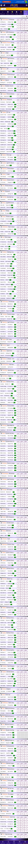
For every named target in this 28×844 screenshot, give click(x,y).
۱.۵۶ (19, 393)
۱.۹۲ (18, 296)
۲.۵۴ (19, 65)
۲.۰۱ (18, 400)
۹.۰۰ (26, 282)
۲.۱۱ (26, 234)
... (22, 732)
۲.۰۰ (26, 229)
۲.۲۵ (26, 386)
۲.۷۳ (19, 144)
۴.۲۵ (22, 104)
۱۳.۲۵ (19, 588)
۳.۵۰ (22, 117)
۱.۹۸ (19, 555)
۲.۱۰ (18, 448)
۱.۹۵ (19, 37)
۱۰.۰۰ (26, 254)
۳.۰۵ (22, 49)
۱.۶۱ (26, 124)
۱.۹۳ (19, 213)
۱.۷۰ (19, 26)
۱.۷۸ (19, 791)
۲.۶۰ (26, 306)
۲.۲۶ (19, 422)
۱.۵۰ (19, 45)
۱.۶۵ (19, 63)
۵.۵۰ (22, 22)
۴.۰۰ (26, 26)
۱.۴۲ (19, 223)
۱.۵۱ (19, 114)
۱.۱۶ (18, 254)
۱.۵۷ (19, 460)
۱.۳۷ (19, 106)
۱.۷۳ (19, 24)
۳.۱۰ (22, 96)
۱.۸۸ (26, 291)
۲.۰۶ (19, 142)
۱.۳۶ (19, 104)
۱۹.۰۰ (19, 527)
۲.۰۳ (19, 758)
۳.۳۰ (22, 29)
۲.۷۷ (19, 55)
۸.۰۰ (26, 519)
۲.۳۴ (26, 71)
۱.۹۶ (18, 336)
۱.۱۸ (18, 257)
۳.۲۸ (19, 47)
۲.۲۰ (19, 514)
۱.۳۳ (19, 263)
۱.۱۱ (26, 588)
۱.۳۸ (26, 221)
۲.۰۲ (19, 219)
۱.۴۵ (19, 157)
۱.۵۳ (19, 182)
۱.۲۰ (26, 705)
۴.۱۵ (22, 408)
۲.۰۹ (26, 47)
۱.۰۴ (26, 527)
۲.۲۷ (26, 29)
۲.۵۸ (26, 378)
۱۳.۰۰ (26, 284)
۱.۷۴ (19, 470)
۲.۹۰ (26, 49)
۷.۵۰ (19, 22)
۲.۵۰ (26, 55)
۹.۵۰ (26, 304)
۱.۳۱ (18, 176)
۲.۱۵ (19, 465)
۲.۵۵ (26, 126)
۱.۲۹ (18, 199)
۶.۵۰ (26, 106)
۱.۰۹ (26, 586)
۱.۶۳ (26, 119)
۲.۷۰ (19, 386)
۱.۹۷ (26, 109)
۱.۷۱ (18, 367)
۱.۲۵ (26, 268)
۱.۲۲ (19, 261)
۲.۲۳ (19, 194)
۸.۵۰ (26, 261)
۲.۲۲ (19, 612)
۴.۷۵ (19, 124)
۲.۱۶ (26, 205)
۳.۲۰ (22, 55)
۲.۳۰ (26, 88)
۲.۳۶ (26, 144)
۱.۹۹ (26, 147)
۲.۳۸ (19, 49)
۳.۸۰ (22, 26)
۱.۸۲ (19, 342)
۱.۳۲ (19, 535)
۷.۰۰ (26, 104)
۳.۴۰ (26, 37)
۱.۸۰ (26, 697)
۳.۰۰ (22, 171)
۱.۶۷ (19, 171)
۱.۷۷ (19, 655)
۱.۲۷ (26, 22)
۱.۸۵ (19, 280)
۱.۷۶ (19, 319)
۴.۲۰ (26, 24)
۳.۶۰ (22, 24)
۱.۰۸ (19, 275)
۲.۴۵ (19, 126)
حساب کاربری (3, 843)
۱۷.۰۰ (26, 275)
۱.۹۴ (19, 316)
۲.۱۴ (26, 138)
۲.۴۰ (19, 82)
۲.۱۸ (26, 476)
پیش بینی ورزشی (25, 843)
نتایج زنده (14, 843)
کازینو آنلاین (8, 843)
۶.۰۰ (26, 171)
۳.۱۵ (22, 128)
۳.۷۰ (22, 39)
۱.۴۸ (19, 34)
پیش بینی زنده (20, 843)
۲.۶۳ (19, 61)
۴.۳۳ (22, 106)
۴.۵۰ (22, 77)
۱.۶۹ (26, 131)
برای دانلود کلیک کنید (6, 1)
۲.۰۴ (19, 622)
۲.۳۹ (19, 327)
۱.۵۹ (19, 402)
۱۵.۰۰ (19, 586)
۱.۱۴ (18, 284)
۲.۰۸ (19, 96)
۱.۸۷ (26, 117)
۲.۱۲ (19, 133)
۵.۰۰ (22, 34)
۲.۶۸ (19, 135)
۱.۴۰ (19, 77)
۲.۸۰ (19, 29)
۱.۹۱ (18, 39)
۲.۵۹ (26, 298)
